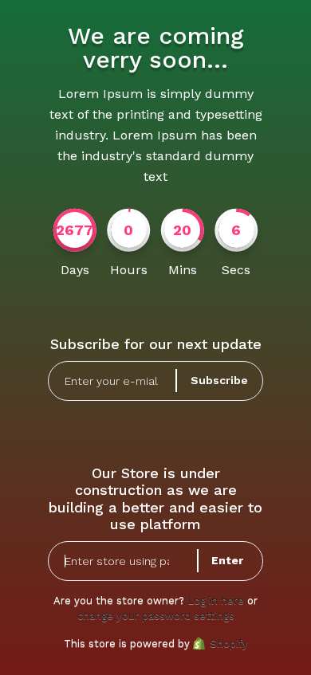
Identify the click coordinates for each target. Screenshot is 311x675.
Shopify (229, 643)
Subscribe (219, 380)
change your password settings (155, 616)
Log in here (215, 600)
